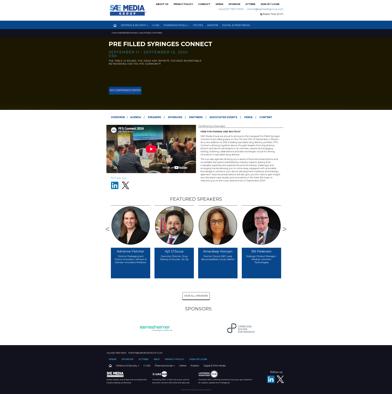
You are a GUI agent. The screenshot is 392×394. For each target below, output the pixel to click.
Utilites (198, 25)
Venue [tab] (248, 117)
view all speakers (196, 295)
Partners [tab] (196, 117)
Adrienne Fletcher (130, 251)
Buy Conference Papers (125, 90)
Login (203, 359)
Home (115, 25)
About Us (162, 4)
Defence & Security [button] (134, 25)
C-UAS (155, 25)
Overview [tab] (118, 117)
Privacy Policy (183, 4)
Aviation (212, 25)
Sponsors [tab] (175, 117)
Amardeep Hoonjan (218, 251)
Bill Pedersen (261, 251)
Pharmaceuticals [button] (175, 25)
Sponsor (234, 4)
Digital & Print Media (236, 25)
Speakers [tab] (154, 117)
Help (157, 359)
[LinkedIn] (271, 379)
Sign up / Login (270, 4)
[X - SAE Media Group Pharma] (280, 379)
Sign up (194, 359)
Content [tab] (265, 117)
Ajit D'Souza (174, 251)
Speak (219, 4)
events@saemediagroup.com (265, 9)
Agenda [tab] (135, 117)
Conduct (204, 4)
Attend (250, 4)
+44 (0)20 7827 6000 (231, 9)
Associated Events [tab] (223, 117)
